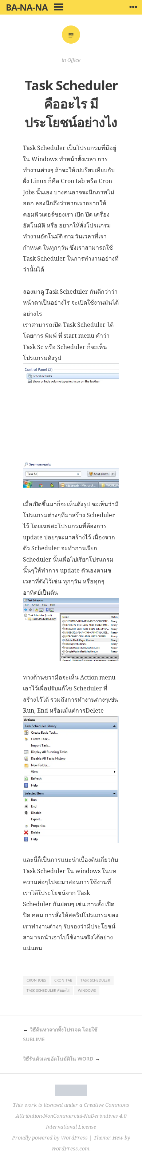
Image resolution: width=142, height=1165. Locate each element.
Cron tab (63, 980)
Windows (87, 990)
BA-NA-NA (27, 7)
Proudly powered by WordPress (50, 1137)
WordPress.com (70, 1148)
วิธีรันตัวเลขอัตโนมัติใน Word (58, 1058)
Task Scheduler (95, 980)
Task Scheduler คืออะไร (48, 990)
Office (73, 59)
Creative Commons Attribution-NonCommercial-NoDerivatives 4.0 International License (73, 1115)
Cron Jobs (36, 980)
